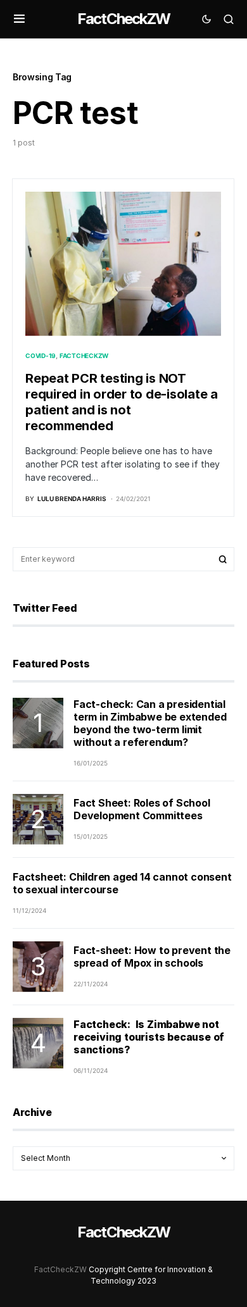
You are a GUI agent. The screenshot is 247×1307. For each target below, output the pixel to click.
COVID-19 (40, 355)
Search (223, 559)
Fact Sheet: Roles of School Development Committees (141, 809)
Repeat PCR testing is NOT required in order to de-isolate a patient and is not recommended (121, 402)
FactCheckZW (123, 18)
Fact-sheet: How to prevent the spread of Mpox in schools (152, 956)
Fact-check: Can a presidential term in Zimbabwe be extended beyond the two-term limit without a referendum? (149, 723)
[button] (19, 19)
